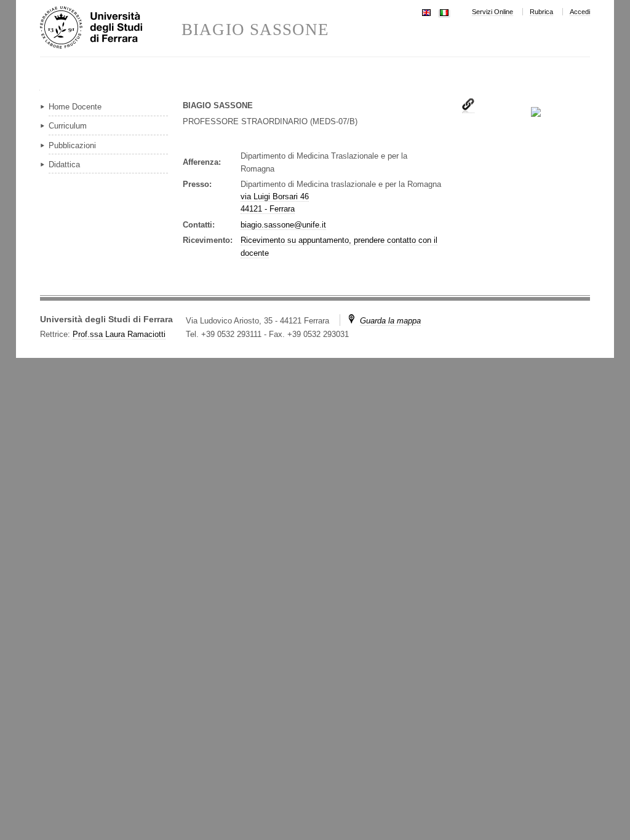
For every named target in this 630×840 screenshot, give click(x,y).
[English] (426, 11)
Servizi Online (492, 11)
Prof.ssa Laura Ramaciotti (119, 334)
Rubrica (541, 11)
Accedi (580, 11)
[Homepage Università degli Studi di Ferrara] (110, 28)
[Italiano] (444, 11)
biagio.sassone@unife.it (283, 224)
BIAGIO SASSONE (255, 30)
